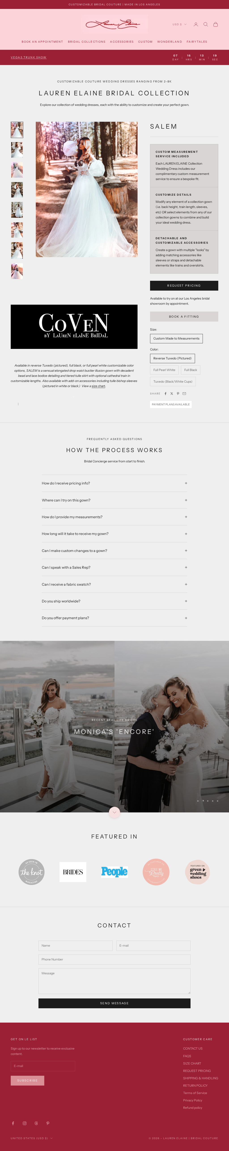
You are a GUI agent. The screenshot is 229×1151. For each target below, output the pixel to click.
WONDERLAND (169, 41)
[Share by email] (184, 393)
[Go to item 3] (17, 170)
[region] (114, 726)
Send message (114, 1003)
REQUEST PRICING (184, 285)
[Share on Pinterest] (178, 393)
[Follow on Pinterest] (48, 1123)
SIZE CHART (192, 1063)
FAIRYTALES (197, 41)
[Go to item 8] (17, 271)
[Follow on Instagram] (24, 1123)
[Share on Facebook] (165, 393)
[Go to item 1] (17, 130)
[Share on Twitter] (172, 393)
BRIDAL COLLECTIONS (87, 41)
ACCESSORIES (122, 41)
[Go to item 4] (17, 190)
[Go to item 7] (17, 251)
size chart (98, 386)
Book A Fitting (184, 316)
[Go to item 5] (17, 209)
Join (179, 1133)
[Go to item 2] (17, 150)
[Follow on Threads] (36, 1123)
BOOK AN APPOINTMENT (43, 41)
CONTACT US (193, 1048)
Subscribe (27, 1080)
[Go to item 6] (17, 230)
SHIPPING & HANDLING (200, 1078)
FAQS (187, 1056)
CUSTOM (145, 41)
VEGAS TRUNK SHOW (29, 57)
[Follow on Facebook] (13, 1123)
